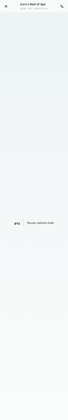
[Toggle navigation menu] (6, 6)
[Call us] (62, 6)
